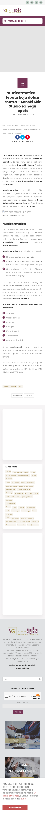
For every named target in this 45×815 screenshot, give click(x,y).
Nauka (34, 475)
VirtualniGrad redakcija (23, 114)
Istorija (26, 472)
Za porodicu (21, 525)
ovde (23, 799)
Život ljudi (9, 500)
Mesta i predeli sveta (12, 497)
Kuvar (15, 507)
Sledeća (29, 395)
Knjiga (32, 472)
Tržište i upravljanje (23, 489)
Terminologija (25, 511)
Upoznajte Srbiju (26, 497)
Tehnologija (15, 511)
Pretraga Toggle (16, 21)
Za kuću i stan (10, 525)
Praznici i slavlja (24, 521)
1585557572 (25, 126)
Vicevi (34, 511)
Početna (15, 126)
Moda (7, 511)
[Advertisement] (22, 49)
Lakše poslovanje (11, 486)
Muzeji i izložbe (11, 475)
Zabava (8, 507)
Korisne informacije (27, 518)
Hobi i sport (15, 518)
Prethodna (17, 395)
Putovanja (9, 493)
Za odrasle (9, 514)
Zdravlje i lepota (9, 387)
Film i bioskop (17, 472)
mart (33, 126)
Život (20, 387)
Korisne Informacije (27, 483)
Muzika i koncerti (24, 475)
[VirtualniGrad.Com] (11, 10)
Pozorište (9, 479)
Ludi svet (22, 507)
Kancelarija (15, 483)
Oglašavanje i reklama (26, 486)
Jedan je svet (19, 493)
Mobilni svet (31, 507)
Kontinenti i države (31, 493)
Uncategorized (11, 503)
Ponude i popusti (11, 521)
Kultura (8, 471)
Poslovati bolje (10, 489)
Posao (8, 482)
